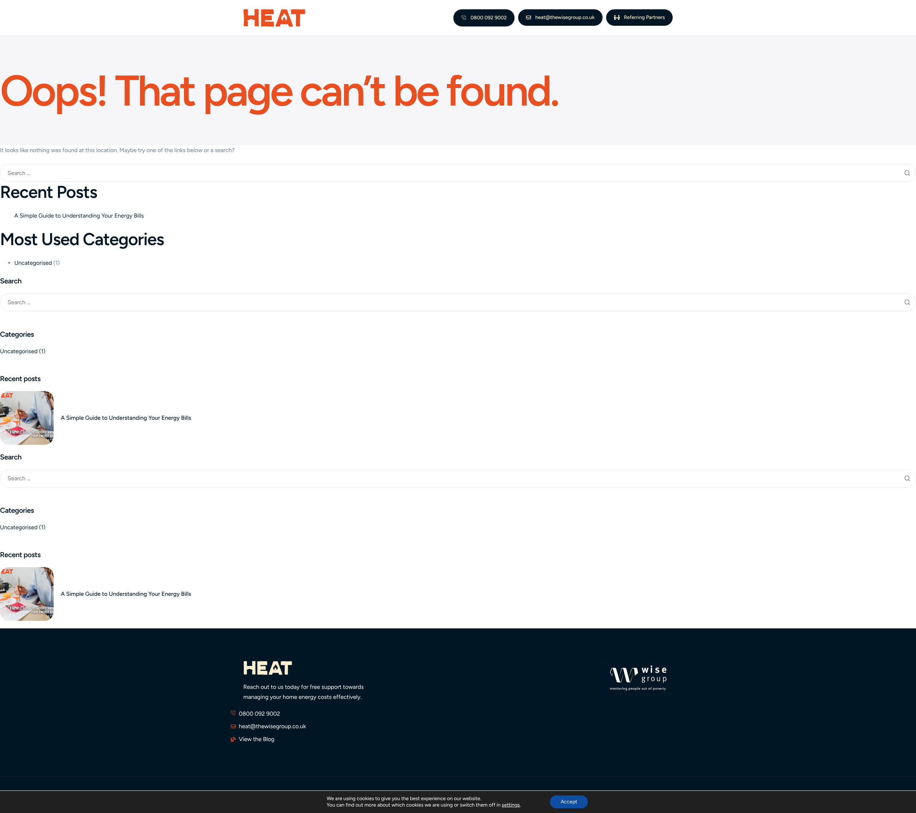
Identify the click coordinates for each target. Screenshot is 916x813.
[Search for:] (458, 173)
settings (511, 805)
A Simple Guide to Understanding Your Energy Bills (79, 215)
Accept (569, 802)
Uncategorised (33, 262)
